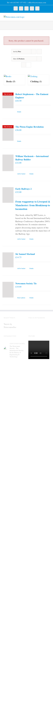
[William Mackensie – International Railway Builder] (8, 163)
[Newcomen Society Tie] (8, 290)
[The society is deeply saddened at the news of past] (14, 562)
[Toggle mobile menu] (48, 16)
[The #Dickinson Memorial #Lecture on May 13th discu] (14, 452)
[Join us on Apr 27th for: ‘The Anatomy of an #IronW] (14, 511)
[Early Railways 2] (8, 195)
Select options (21, 298)
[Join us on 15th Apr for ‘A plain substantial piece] (14, 617)
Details (19, 112)
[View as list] (28, 64)
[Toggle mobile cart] (44, 16)
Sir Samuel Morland (25, 254)
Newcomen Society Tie (26, 283)
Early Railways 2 (23, 188)
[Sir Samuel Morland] (8, 259)
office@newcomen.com (37, 2)
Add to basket (21, 174)
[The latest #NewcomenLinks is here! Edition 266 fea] (14, 390)
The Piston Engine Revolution (29, 126)
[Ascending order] (39, 51)
